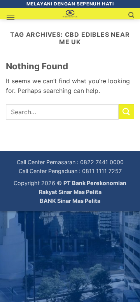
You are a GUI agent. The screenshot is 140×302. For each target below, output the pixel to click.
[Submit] (126, 111)
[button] (10, 17)
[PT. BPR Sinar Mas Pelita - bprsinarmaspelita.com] (70, 13)
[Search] (131, 15)
